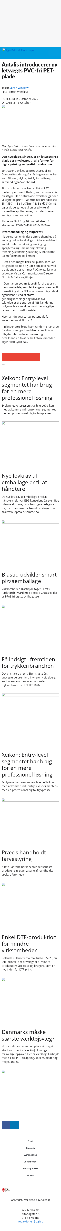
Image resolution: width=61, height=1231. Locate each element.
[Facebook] (6, 1125)
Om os (30, 1175)
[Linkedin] (14, 1125)
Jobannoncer (30, 1161)
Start (30, 1141)
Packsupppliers (30, 1168)
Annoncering (30, 1155)
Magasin (30, 1148)
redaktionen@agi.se (30, 1221)
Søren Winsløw (18, 88)
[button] (50, 53)
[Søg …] (57, 52)
